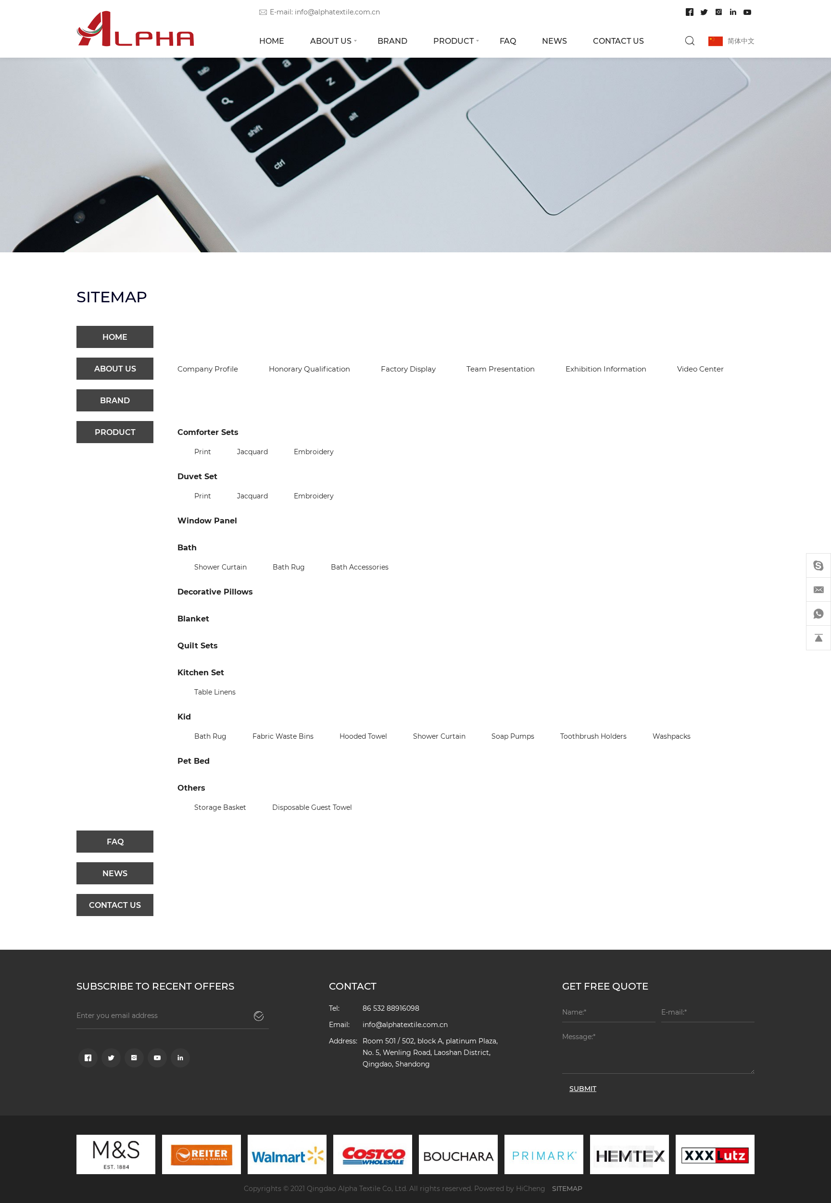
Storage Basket (220, 807)
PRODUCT (453, 41)
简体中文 (741, 40)
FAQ (508, 41)
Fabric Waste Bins (283, 736)
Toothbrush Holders (593, 736)
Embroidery (314, 451)
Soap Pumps (512, 736)
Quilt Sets (197, 645)
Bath (187, 547)
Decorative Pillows (215, 591)
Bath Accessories (360, 566)
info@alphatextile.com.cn (337, 11)
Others (191, 787)
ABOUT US (331, 41)
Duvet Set (197, 476)
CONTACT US (618, 41)
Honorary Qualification (309, 368)
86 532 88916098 (391, 1008)
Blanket (193, 618)
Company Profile (207, 368)
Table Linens (215, 691)
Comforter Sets (208, 432)
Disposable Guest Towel (312, 807)
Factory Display (408, 368)
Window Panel (207, 520)
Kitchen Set (200, 672)
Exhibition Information (606, 368)
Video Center (700, 368)
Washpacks (672, 736)
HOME (271, 41)
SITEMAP (567, 1188)
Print (202, 451)
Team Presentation (500, 368)
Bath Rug (289, 566)
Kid (184, 716)
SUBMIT (582, 1088)
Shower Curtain (220, 566)
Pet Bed (193, 761)
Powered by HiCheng (509, 1188)
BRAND (392, 41)
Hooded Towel (363, 736)
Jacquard (252, 451)
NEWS (554, 41)
